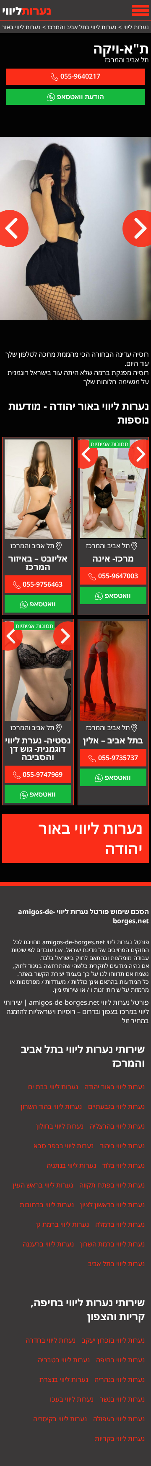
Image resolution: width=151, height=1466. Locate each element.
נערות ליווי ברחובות (47, 1204)
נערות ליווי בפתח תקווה (112, 1185)
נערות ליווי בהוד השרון (51, 1106)
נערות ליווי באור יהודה (91, 838)
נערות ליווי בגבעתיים (116, 1106)
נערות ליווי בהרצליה (117, 1126)
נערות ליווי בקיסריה (60, 1418)
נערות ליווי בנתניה (71, 1165)
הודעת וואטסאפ (80, 96)
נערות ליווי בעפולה (119, 1418)
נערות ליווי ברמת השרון (112, 1244)
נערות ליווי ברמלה (120, 1224)
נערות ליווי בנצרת (63, 1379)
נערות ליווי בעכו (72, 1399)
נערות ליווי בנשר (122, 1399)
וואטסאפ (118, 595)
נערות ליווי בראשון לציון (112, 1204)
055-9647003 (118, 575)
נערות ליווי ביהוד (122, 1145)
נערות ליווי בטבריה (64, 1359)
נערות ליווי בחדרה (51, 1340)
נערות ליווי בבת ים (53, 1086)
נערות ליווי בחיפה (120, 1359)
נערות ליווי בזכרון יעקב (113, 1340)
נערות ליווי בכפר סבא (64, 1145)
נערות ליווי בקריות (120, 1438)
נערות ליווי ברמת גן (62, 1224)
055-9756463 (42, 584)
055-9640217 (80, 76)
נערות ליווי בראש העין (43, 1185)
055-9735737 (118, 757)
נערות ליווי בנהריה (119, 1379)
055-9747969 (42, 774)
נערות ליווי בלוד (123, 1165)
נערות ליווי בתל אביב (116, 1263)
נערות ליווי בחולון (59, 1126)
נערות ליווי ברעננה (48, 1244)
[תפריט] (140, 10)
